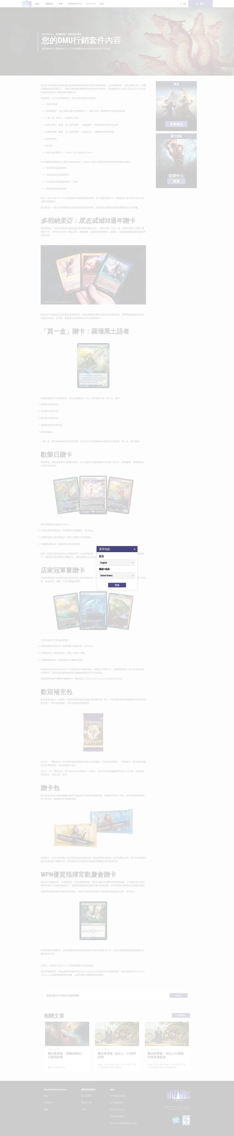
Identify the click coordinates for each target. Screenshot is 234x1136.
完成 (117, 585)
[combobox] (114, 563)
